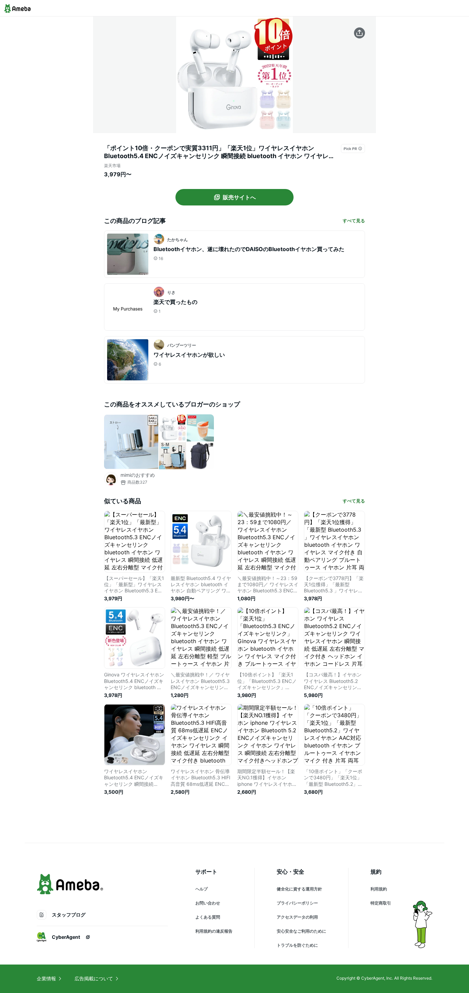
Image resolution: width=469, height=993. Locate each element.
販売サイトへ (239, 197)
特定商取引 (380, 903)
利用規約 (378, 888)
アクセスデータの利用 (297, 917)
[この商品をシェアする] (359, 32)
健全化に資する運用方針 (299, 888)
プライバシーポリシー (297, 903)
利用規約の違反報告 (213, 931)
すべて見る (354, 220)
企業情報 (46, 978)
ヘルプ (201, 888)
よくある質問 (207, 917)
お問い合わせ (207, 903)
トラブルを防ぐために (297, 945)
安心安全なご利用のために (301, 931)
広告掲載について (94, 978)
